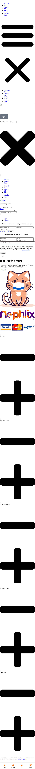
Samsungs (6, 13)
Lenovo (6, 12)
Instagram (6, 181)
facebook (6, 179)
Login (5, 218)
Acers (5, 15)
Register (6, 220)
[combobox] (8, 122)
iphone (5, 10)
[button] (17, 52)
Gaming (6, 7)
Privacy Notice (22, 759)
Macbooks (7, 4)
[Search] (0, 175)
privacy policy (26, 250)
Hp (4, 5)
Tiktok (5, 183)
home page (3, 270)
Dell (5, 8)
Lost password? (4, 231)
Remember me (6, 229)
